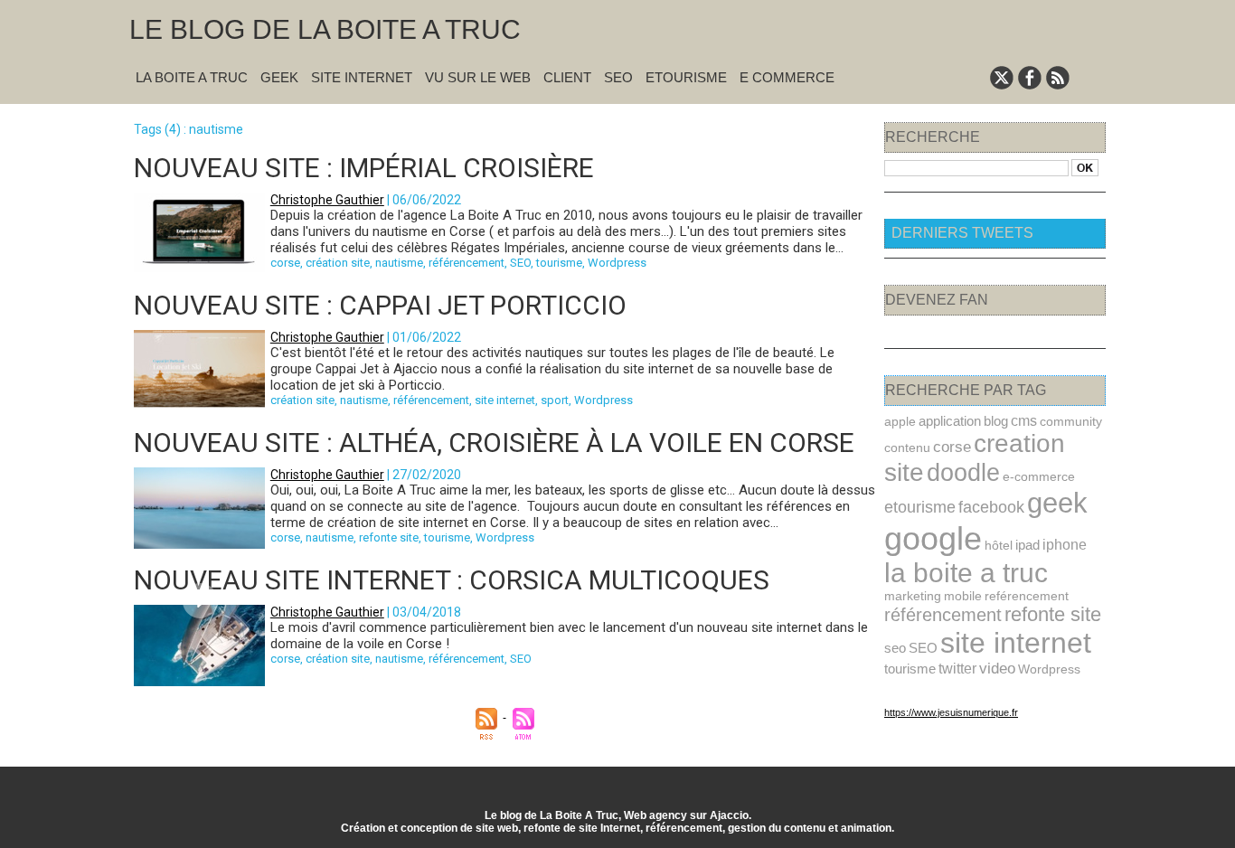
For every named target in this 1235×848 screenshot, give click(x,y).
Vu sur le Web (478, 77)
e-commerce (1039, 477)
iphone (1064, 544)
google (933, 538)
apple (900, 421)
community (1071, 421)
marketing (912, 596)
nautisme (399, 262)
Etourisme (686, 77)
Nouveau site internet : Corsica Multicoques (451, 580)
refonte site (389, 537)
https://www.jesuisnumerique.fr (951, 712)
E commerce (787, 77)
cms (1024, 420)
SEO (618, 77)
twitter (957, 668)
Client (567, 77)
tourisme (559, 262)
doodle (963, 472)
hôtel (999, 545)
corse (285, 262)
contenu (907, 447)
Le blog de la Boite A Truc (325, 29)
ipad (1027, 544)
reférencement (1027, 596)
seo (895, 647)
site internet (505, 400)
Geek (279, 77)
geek (1057, 503)
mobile (963, 596)
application (950, 421)
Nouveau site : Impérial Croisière (364, 168)
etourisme (920, 506)
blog (996, 421)
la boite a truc (966, 573)
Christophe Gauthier (327, 200)
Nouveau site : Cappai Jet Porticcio (380, 305)
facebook (991, 507)
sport (555, 400)
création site (338, 262)
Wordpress (617, 262)
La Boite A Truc (192, 77)
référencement (466, 262)
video (997, 668)
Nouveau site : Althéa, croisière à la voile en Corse (494, 442)
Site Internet (361, 77)
